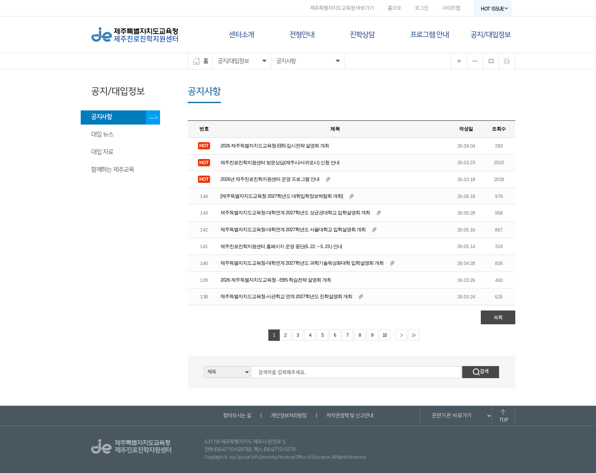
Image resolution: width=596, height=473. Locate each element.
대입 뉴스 (102, 134)
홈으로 (394, 8)
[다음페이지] (401, 335)
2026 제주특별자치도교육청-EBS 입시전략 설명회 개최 (274, 145)
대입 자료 (102, 152)
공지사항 (101, 117)
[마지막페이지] (413, 335)
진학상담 (362, 35)
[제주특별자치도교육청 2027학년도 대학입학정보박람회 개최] (281, 196)
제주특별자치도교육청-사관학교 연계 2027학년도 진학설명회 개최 (286, 296)
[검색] (480, 372)
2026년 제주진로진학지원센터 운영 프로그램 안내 (269, 179)
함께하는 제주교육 (112, 169)
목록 (498, 317)
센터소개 (241, 35)
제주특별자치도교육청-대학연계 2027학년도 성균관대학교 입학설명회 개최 (295, 212)
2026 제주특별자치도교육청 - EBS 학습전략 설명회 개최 (275, 280)
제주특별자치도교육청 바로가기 (342, 8)
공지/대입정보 (490, 35)
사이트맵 (451, 8)
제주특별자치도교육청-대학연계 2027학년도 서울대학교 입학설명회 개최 (293, 229)
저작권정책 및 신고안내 (349, 415)
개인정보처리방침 (288, 415)
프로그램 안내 (429, 35)
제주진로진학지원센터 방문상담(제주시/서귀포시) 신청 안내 (279, 162)
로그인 (421, 8)
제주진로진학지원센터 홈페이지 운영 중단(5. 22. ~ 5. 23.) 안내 (281, 246)
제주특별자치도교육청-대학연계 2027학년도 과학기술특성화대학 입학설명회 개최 (302, 263)
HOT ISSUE (492, 9)
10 (385, 335)
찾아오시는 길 (237, 415)
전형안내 (301, 35)
